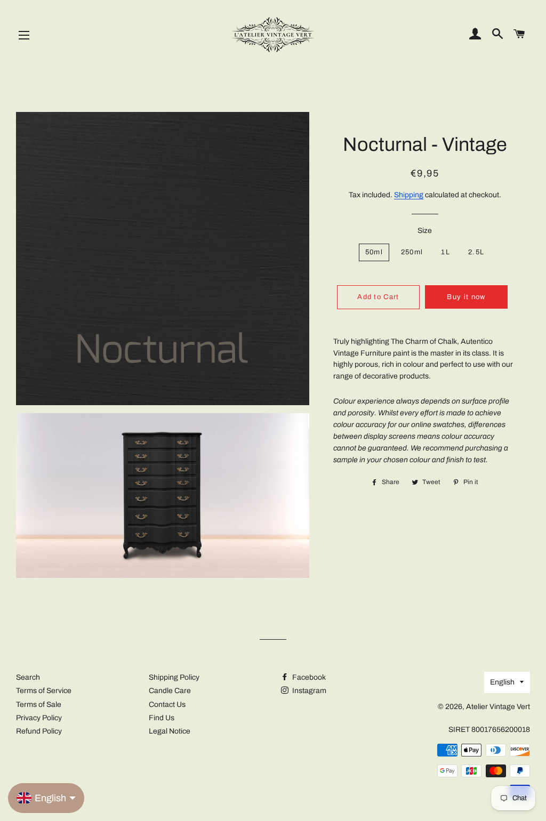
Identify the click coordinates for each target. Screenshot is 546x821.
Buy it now (466, 297)
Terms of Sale (38, 705)
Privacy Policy (39, 718)
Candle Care (170, 691)
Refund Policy (39, 731)
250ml (412, 252)
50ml (374, 252)
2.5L (476, 252)
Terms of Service (43, 691)
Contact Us (167, 705)
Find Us (161, 718)
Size (424, 231)
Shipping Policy (174, 677)
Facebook (308, 677)
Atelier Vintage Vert (498, 707)
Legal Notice (169, 731)
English (502, 682)
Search (28, 677)
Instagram (308, 691)
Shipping (408, 195)
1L (445, 252)
